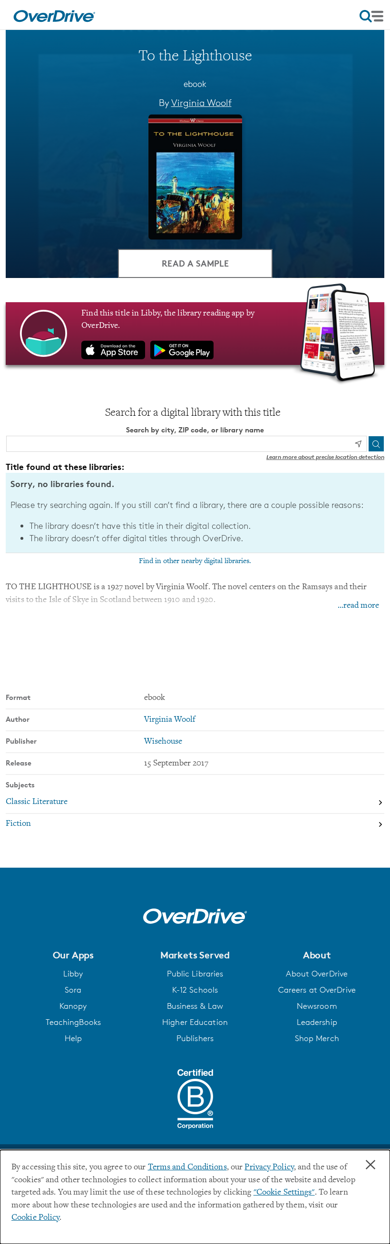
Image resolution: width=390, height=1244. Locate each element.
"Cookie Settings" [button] (284, 1192)
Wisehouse (163, 741)
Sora (73, 990)
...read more (358, 606)
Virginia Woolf (201, 102)
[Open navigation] (371, 16)
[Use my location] (358, 443)
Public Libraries (195, 973)
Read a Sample (195, 263)
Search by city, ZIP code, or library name (195, 429)
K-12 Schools (195, 990)
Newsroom (317, 1006)
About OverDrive (317, 973)
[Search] (376, 443)
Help (73, 1038)
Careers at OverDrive (317, 990)
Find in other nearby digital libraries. (195, 561)
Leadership (317, 1022)
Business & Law (195, 1006)
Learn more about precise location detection (325, 456)
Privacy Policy (269, 1167)
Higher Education (195, 1022)
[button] (73, 955)
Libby (73, 973)
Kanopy (73, 1006)
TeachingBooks (73, 1022)
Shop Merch (317, 1038)
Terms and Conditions (187, 1167)
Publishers (195, 1038)
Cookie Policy (35, 1218)
